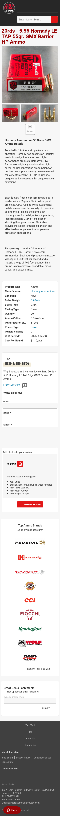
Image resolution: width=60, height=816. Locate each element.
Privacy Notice (23, 757)
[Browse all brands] (53, 669)
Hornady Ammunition (43, 291)
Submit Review (32, 504)
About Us (30, 738)
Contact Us (30, 744)
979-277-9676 (12, 796)
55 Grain (35, 300)
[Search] (54, 19)
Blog (30, 731)
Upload (11, 463)
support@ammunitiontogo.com (24, 802)
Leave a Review (12, 385)
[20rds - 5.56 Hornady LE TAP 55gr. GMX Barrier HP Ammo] (30, 74)
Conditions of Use (42, 757)
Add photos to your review (17, 452)
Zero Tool (30, 725)
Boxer (34, 327)
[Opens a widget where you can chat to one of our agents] (12, 810)
